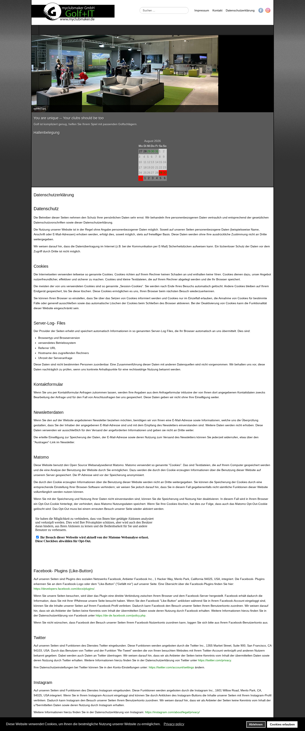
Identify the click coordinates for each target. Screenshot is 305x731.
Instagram (298, 10)
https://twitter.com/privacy (18, 620)
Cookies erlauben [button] (282, 724)
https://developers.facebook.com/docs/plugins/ (170, 554)
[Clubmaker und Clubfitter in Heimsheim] (41, 12)
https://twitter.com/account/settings (140, 628)
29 (148, 151)
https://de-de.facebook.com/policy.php (134, 576)
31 (157, 151)
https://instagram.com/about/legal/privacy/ (141, 667)
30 (152, 151)
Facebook (291, 10)
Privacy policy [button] (174, 724)
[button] (161, 724)
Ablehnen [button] (256, 724)
